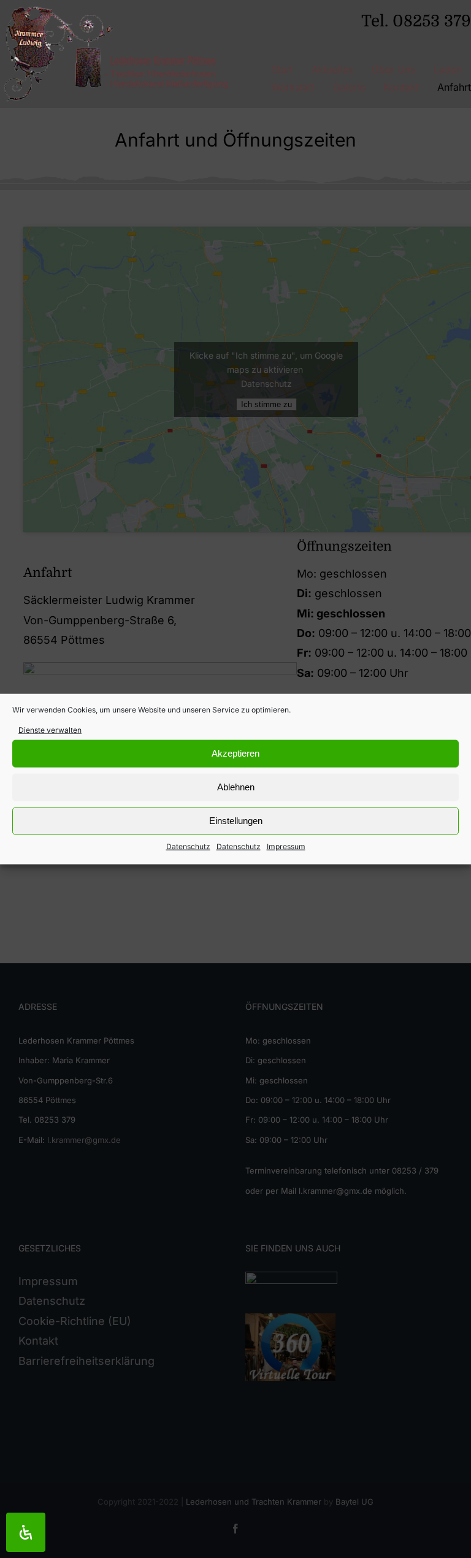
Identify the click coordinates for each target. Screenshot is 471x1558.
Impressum (286, 846)
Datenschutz (188, 846)
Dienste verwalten (50, 729)
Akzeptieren (235, 753)
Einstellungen (235, 820)
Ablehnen (236, 787)
